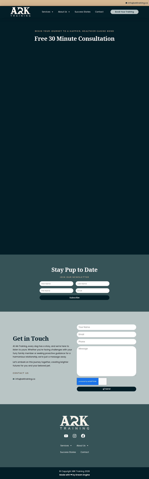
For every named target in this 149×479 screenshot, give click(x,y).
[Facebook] (83, 436)
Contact (99, 11)
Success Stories (82, 11)
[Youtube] (66, 436)
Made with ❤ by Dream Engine (74, 474)
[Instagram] (74, 436)
